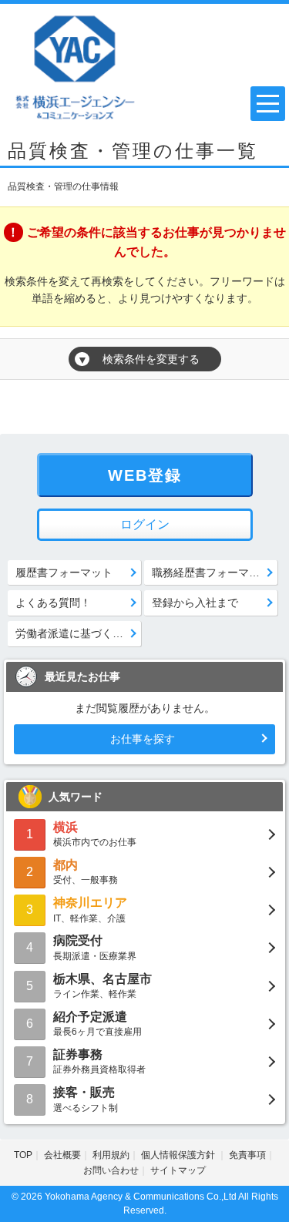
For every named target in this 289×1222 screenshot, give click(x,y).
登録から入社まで (195, 602)
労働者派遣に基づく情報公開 (78, 633)
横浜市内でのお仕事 (94, 834)
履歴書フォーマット (64, 572)
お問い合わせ (111, 1170)
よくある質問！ (53, 602)
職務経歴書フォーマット (211, 572)
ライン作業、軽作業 (102, 985)
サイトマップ (178, 1170)
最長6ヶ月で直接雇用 (97, 1023)
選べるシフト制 (85, 1099)
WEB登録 (145, 475)
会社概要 (62, 1155)
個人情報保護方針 (179, 1155)
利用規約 (110, 1155)
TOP (23, 1155)
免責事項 (247, 1155)
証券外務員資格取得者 (99, 1061)
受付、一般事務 (85, 871)
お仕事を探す (142, 739)
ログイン (145, 524)
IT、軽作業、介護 (90, 909)
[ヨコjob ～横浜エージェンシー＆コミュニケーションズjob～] (75, 65)
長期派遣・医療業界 (94, 947)
